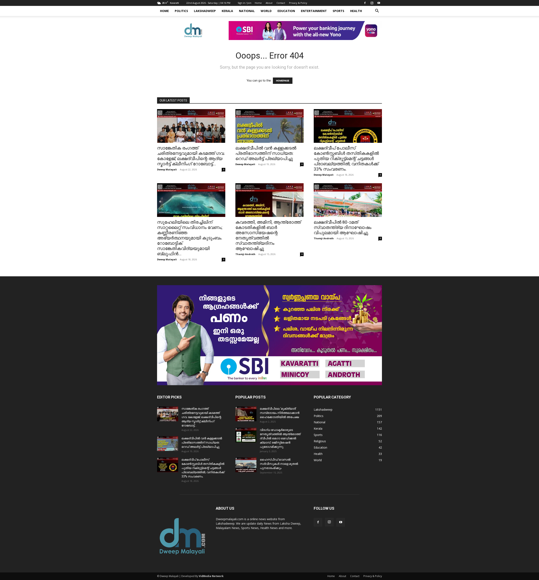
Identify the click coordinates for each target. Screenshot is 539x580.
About (269, 2)
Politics (181, 11)
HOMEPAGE (282, 80)
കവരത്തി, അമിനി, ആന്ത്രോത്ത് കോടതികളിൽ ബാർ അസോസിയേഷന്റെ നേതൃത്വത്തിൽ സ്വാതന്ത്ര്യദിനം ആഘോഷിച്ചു (268, 235)
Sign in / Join (244, 2)
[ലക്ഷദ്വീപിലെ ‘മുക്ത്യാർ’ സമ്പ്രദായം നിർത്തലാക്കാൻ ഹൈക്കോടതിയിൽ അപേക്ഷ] (245, 413)
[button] (377, 11)
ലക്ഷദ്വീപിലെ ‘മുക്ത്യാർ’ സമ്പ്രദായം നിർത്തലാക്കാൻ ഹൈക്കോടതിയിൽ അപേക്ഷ (279, 413)
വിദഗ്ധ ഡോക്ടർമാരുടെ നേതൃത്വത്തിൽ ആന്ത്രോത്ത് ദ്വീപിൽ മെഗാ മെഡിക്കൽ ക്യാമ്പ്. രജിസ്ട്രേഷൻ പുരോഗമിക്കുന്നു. (280, 438)
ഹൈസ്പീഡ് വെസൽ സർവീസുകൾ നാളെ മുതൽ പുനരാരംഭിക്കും (279, 464)
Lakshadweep (205, 11)
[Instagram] (372, 3)
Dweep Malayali (167, 169)
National (247, 11)
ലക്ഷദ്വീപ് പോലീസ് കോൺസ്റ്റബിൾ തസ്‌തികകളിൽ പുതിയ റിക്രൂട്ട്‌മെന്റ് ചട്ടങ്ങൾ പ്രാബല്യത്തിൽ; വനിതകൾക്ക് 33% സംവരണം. (346, 159)
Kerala (227, 11)
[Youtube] (379, 3)
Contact (280, 2)
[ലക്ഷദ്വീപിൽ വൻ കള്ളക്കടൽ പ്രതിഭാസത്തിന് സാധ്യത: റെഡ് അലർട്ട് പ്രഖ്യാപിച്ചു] (269, 126)
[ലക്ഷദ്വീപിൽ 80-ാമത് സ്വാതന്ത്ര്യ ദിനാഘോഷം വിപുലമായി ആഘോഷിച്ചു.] (348, 200)
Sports (338, 11)
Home (258, 2)
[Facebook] (365, 3)
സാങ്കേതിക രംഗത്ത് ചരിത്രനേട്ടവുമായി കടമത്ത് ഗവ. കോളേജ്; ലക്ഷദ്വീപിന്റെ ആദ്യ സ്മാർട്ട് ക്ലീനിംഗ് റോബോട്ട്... (191, 156)
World (266, 11)
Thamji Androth (245, 254)
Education (286, 11)
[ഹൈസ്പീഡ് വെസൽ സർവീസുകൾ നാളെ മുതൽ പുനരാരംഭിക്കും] (245, 464)
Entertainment (314, 11)
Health (356, 11)
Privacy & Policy (298, 2)
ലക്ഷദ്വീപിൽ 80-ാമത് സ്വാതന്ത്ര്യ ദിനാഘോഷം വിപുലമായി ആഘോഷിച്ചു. (342, 227)
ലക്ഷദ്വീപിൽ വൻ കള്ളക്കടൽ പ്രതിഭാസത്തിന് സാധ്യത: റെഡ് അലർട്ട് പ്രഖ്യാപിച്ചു (265, 153)
